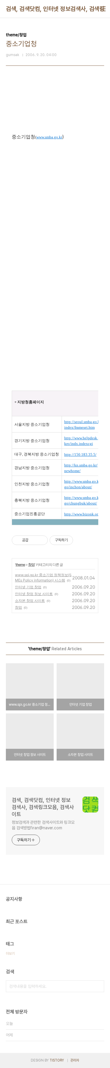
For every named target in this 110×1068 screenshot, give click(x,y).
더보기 (10, 953)
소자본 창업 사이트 (30, 600)
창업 (31, 564)
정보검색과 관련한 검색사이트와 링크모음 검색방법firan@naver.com (43, 825)
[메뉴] (103, 9)
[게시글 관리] (41, 540)
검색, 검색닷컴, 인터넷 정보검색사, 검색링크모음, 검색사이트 (43, 807)
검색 (98, 986)
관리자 (74, 1060)
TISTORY (57, 1060)
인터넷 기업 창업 (28, 587)
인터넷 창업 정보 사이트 (34, 594)
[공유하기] (34, 540)
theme (20, 564)
